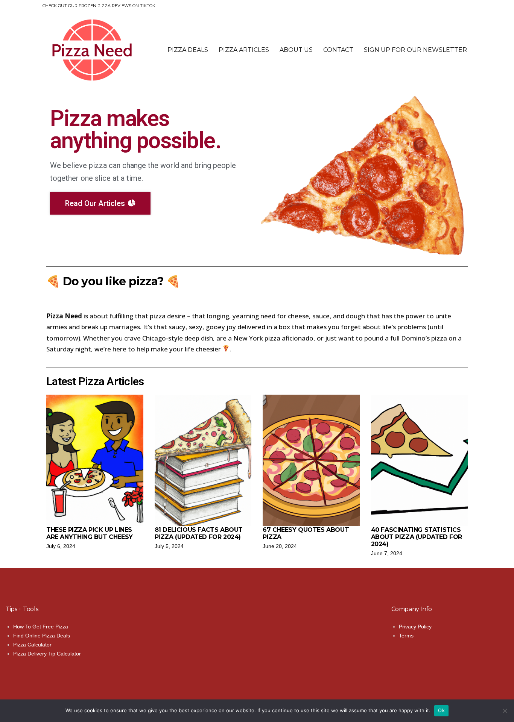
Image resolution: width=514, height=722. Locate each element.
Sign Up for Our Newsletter (415, 49)
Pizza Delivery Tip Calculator (47, 654)
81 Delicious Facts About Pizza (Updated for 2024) (199, 533)
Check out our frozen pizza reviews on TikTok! (100, 5)
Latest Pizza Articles (95, 381)
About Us (296, 49)
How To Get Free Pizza (40, 627)
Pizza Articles (244, 49)
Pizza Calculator (32, 645)
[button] (100, 203)
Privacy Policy (415, 627)
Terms (406, 636)
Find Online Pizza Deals (41, 636)
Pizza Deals (187, 49)
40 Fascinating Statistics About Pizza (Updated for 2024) (416, 537)
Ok (441, 710)
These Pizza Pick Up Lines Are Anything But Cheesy (89, 533)
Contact (338, 49)
